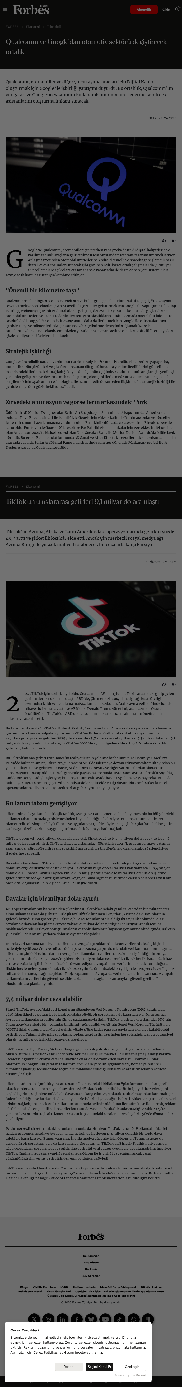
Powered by (130, 1375)
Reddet (69, 1366)
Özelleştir (132, 1366)
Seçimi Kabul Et (99, 1366)
